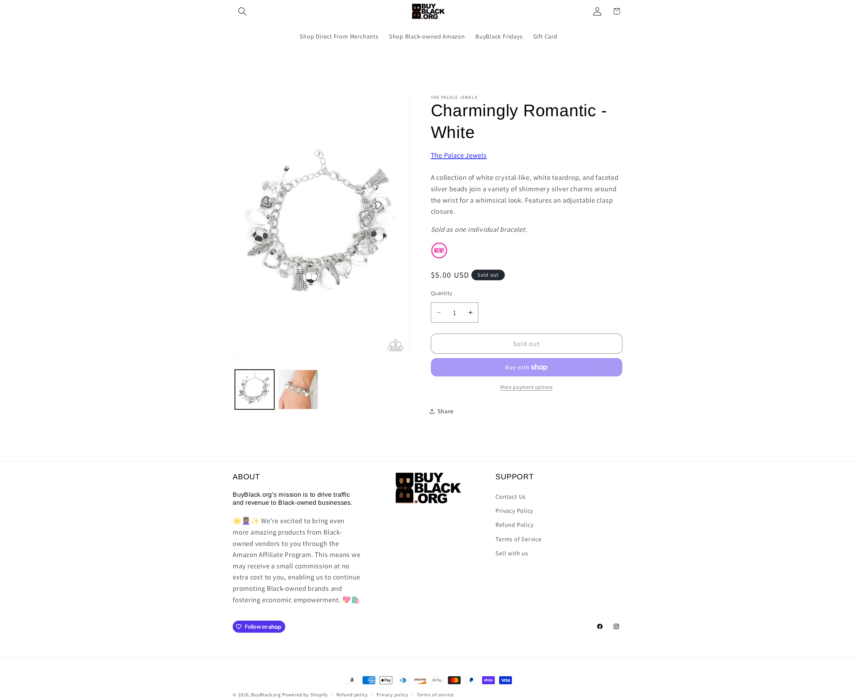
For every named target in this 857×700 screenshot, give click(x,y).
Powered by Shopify (305, 694)
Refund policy (352, 694)
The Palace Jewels (459, 155)
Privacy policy (392, 694)
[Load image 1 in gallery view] (255, 389)
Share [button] (446, 411)
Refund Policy (514, 524)
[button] (242, 11)
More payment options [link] (526, 386)
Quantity (442, 293)
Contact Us (510, 496)
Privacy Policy (514, 510)
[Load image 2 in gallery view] (298, 389)
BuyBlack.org (266, 694)
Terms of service (435, 694)
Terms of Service (518, 539)
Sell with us (511, 553)
